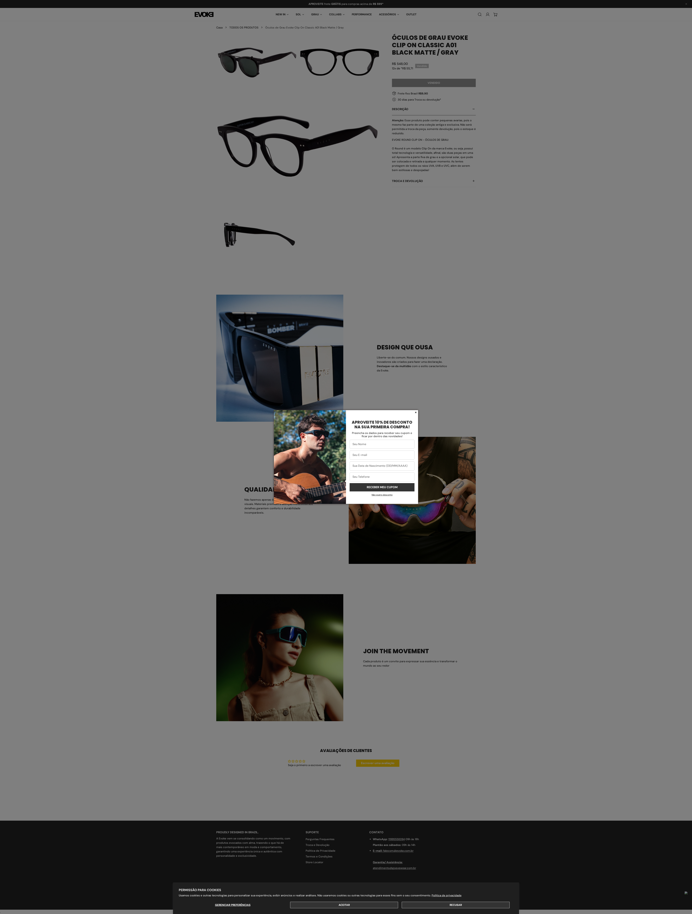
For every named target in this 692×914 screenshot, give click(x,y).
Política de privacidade (447, 895)
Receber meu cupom (382, 487)
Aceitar (344, 905)
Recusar (456, 905)
